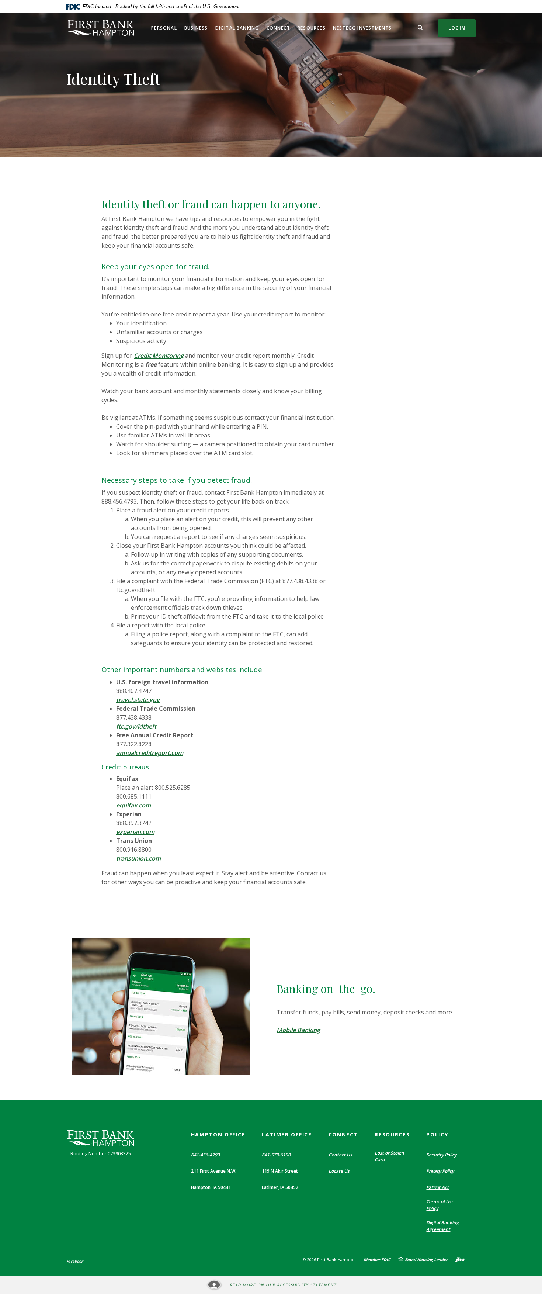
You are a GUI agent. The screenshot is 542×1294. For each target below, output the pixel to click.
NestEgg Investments (362, 28)
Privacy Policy (440, 1171)
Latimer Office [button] (287, 1134)
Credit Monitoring (159, 356)
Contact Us (340, 1155)
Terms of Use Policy (440, 1204)
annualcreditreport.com (149, 753)
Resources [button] (312, 28)
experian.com (135, 832)
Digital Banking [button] (237, 28)
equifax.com (133, 805)
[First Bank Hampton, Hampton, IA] (100, 28)
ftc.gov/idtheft (136, 726)
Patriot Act (437, 1187)
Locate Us (339, 1171)
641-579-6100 (276, 1155)
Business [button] (196, 28)
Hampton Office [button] (218, 1134)
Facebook (74, 1261)
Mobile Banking (298, 1030)
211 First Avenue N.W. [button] (213, 1171)
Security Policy (441, 1155)
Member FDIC (377, 1259)
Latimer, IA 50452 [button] (280, 1187)
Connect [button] (278, 28)
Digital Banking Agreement (442, 1225)
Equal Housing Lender (426, 1259)
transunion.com (138, 858)
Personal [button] (164, 28)
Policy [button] (437, 1134)
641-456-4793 (205, 1155)
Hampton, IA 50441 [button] (211, 1187)
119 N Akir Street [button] (280, 1171)
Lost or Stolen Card (389, 1156)
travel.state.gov (138, 700)
